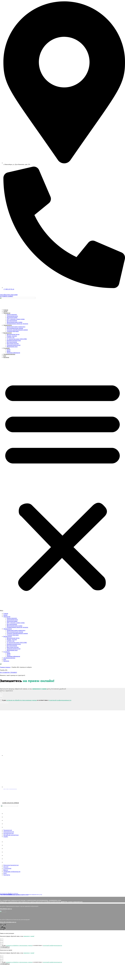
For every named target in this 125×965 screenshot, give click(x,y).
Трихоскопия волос (12, 316)
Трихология (6, 313)
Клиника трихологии (11, 842)
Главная (5, 310)
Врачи (8, 351)
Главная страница (5, 667)
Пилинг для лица (12, 336)
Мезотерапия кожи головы (14, 322)
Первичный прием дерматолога (16, 326)
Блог (4, 355)
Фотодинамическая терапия (15, 328)
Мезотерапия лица (12, 346)
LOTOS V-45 (10, 337)
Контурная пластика (13, 343)
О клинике (6, 348)
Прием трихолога (12, 314)
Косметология (7, 333)
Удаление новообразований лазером (17, 329)
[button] (62, 485)
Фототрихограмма (12, 317)
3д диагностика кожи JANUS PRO (17, 339)
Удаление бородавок (13, 331)
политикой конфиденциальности (60, 700)
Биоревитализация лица (14, 340)
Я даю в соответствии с (36, 700)
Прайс (8, 349)
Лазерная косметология (13, 345)
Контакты (6, 357)
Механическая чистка (13, 334)
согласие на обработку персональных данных (21, 700)
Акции (5, 311)
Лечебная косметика (9, 354)
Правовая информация (13, 352)
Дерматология (7, 325)
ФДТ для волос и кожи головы (16, 319)
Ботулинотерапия (12, 320)
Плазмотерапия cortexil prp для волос (17, 323)
